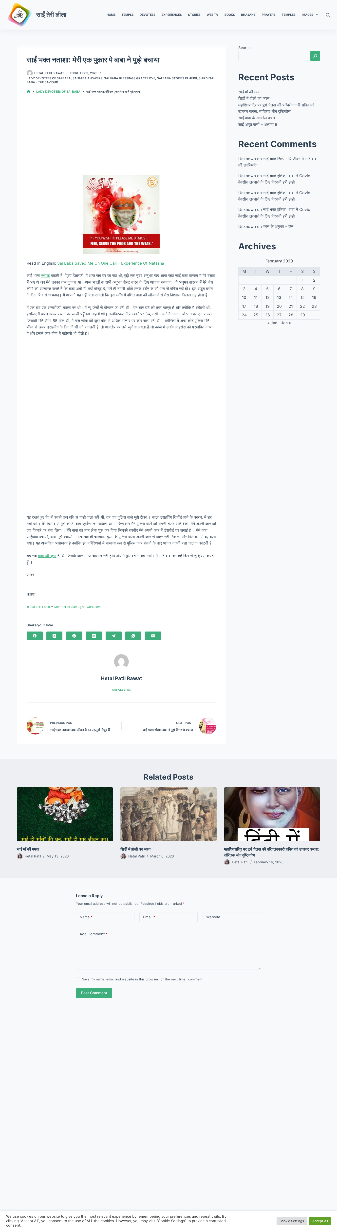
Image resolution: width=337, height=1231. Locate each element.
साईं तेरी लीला (51, 14)
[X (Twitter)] (54, 636)
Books (230, 15)
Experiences (172, 15)
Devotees (147, 15)
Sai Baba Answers (87, 78)
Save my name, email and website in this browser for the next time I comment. (143, 979)
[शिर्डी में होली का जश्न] (168, 814)
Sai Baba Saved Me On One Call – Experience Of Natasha (110, 263)
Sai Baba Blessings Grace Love (129, 78)
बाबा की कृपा (47, 555)
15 (302, 297)
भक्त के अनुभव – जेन (278, 226)
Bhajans (248, 15)
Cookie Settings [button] (292, 1221)
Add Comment (93, 934)
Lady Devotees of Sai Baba (49, 78)
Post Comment (94, 993)
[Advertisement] (121, 138)
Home (111, 15)
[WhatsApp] (133, 636)
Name (86, 917)
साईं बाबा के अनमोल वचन (256, 117)
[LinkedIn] (94, 636)
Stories (194, 15)
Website (213, 917)
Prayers (269, 15)
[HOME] (28, 91)
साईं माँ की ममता (250, 91)
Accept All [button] (320, 1221)
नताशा (45, 275)
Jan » (286, 322)
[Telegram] (114, 636)
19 (267, 306)
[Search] (328, 15)
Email (149, 917)
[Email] (153, 636)
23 (314, 306)
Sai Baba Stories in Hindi (177, 78)
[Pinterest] (74, 636)
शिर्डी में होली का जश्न (253, 98)
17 (244, 306)
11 (256, 297)
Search (244, 47)
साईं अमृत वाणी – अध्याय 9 (257, 124)
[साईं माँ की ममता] (65, 814)
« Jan (272, 322)
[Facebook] (35, 636)
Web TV (212, 15)
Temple (127, 15)
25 (255, 314)
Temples (289, 15)
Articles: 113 (121, 689)
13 (279, 297)
